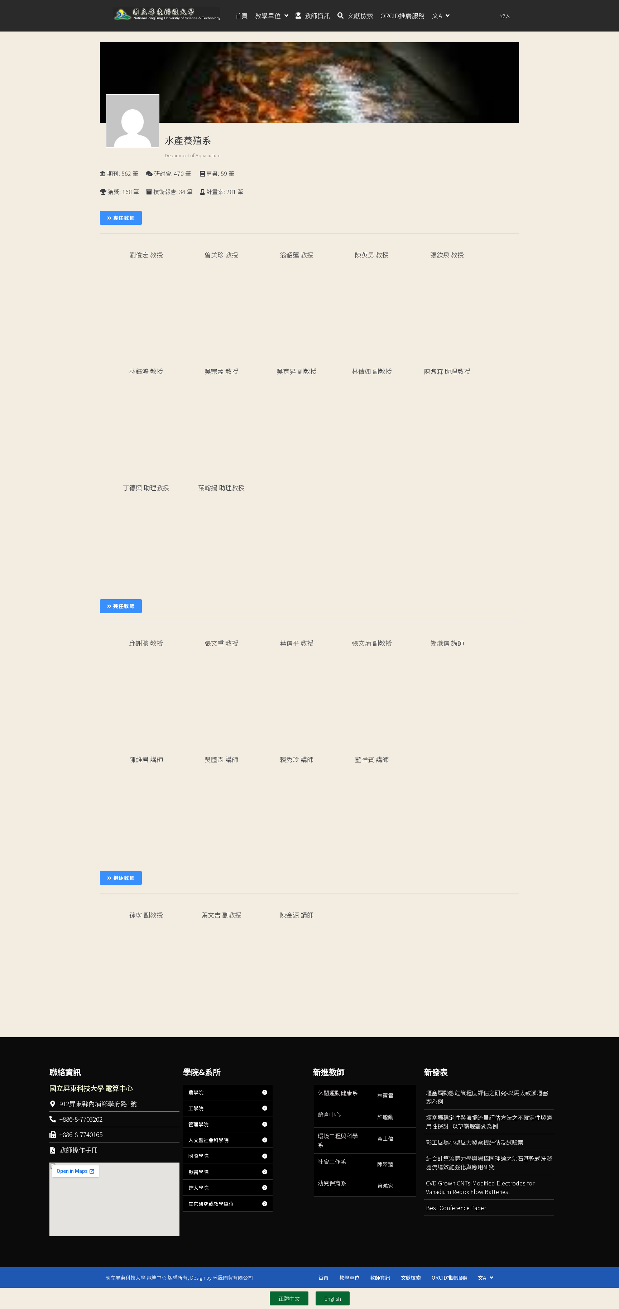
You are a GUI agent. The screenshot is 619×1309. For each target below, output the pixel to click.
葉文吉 (221, 914)
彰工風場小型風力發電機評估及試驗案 (474, 1142)
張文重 (221, 643)
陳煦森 (447, 371)
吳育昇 (297, 371)
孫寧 (146, 914)
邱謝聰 (146, 643)
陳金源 (296, 914)
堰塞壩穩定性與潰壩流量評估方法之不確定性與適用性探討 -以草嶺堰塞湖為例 (489, 1121)
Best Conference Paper (456, 1207)
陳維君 (146, 759)
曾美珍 (221, 254)
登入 (505, 15)
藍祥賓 (372, 759)
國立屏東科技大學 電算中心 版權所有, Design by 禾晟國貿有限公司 (179, 1277)
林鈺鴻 (146, 371)
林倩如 (372, 371)
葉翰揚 (221, 487)
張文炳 (372, 643)
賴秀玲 (296, 759)
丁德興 (146, 487)
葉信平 (296, 643)
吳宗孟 (221, 371)
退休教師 (123, 877)
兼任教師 (123, 606)
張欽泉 (447, 254)
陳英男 (372, 254)
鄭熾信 (447, 643)
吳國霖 (221, 759)
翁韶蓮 (296, 254)
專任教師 (123, 217)
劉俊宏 (146, 254)
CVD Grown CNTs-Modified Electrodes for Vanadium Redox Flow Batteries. (480, 1187)
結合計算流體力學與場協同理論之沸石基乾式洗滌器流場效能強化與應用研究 (489, 1162)
